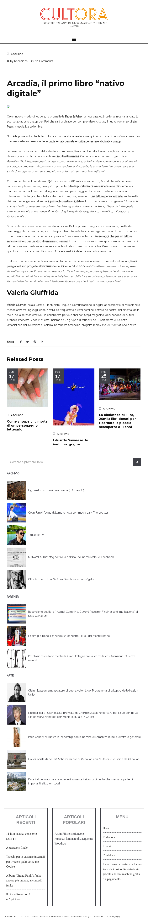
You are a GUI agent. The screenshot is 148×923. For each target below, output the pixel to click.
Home (106, 828)
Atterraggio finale (17, 847)
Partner (13, 596)
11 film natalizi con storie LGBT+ (21, 835)
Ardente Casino (112, 869)
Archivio (17, 54)
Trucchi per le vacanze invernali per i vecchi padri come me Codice (25, 861)
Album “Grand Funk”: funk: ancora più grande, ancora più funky (24, 880)
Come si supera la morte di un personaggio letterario (27, 425)
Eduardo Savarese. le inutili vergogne (70, 442)
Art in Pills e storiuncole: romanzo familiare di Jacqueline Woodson (74, 838)
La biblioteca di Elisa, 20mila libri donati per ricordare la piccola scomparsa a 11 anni (117, 421)
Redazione (109, 837)
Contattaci (109, 855)
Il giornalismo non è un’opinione (18, 896)
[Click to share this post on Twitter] (27, 341)
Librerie (107, 846)
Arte (10, 675)
